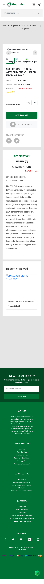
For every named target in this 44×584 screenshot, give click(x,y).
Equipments (22, 506)
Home (5, 26)
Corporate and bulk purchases (21, 491)
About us (22, 449)
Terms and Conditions (21, 458)
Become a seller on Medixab (22, 515)
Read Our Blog (22, 452)
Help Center (22, 479)
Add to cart (21, 115)
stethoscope (37, 26)
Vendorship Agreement (22, 464)
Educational (22, 512)
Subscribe (21, 396)
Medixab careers (22, 455)
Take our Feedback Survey (22, 521)
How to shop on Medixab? (22, 482)
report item (31, 171)
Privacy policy (22, 461)
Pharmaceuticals (22, 509)
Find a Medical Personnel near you (22, 518)
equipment (14, 26)
